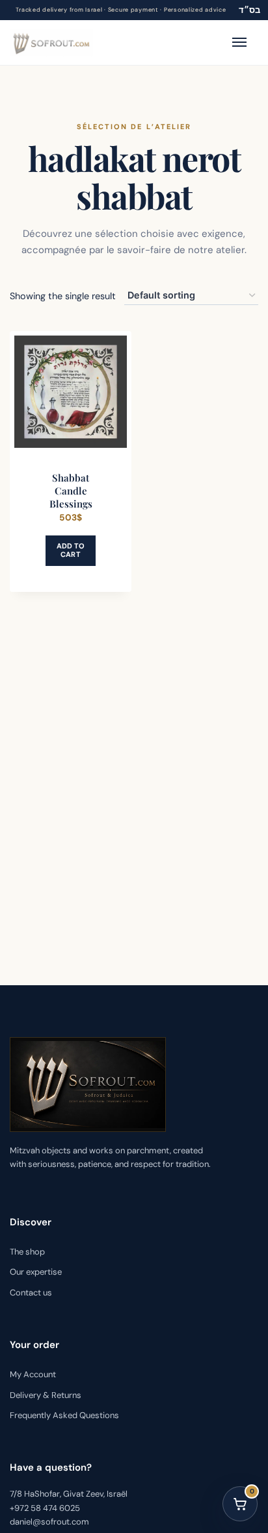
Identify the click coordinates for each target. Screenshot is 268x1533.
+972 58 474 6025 (45, 1508)
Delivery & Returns (45, 1395)
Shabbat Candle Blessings (70, 490)
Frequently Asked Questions (64, 1415)
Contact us (31, 1292)
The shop (27, 1251)
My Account (33, 1374)
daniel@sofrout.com (49, 1521)
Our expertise (36, 1271)
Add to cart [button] (71, 550)
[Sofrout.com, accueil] (51, 42)
